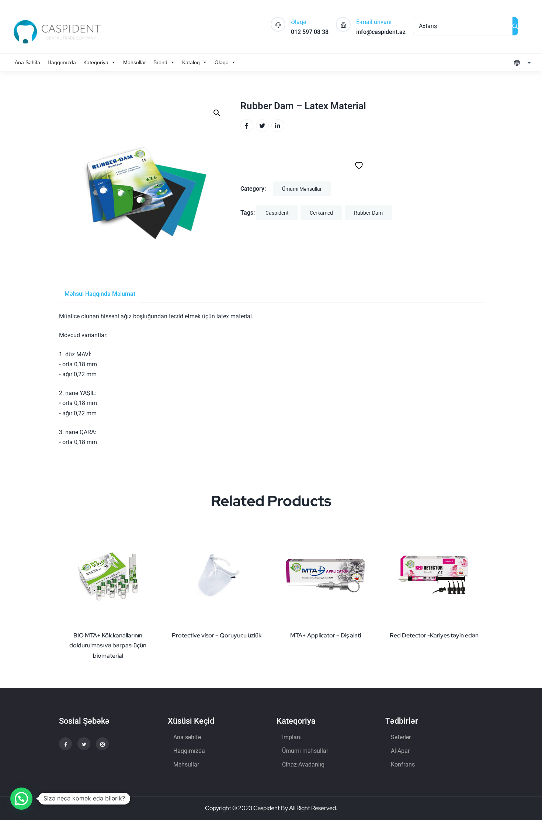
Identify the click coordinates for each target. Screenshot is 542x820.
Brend (160, 62)
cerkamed (321, 213)
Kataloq (191, 62)
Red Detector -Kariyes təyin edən (434, 635)
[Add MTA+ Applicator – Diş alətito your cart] (366, 626)
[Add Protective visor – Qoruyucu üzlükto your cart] (258, 626)
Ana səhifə (187, 737)
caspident (277, 213)
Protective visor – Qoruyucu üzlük (216, 635)
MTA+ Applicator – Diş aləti (325, 635)
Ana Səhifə (27, 62)
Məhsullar (134, 62)
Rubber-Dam (368, 213)
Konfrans (403, 764)
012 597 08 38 (310, 31)
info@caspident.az (381, 31)
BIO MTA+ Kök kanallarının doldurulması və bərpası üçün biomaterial (107, 645)
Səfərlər (401, 737)
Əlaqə (222, 62)
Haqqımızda (62, 62)
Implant (292, 737)
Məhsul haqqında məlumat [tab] (100, 293)
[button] (216, 113)
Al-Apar (400, 750)
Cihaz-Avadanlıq (303, 764)
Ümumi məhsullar (302, 189)
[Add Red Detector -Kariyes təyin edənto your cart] (475, 626)
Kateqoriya (95, 62)
